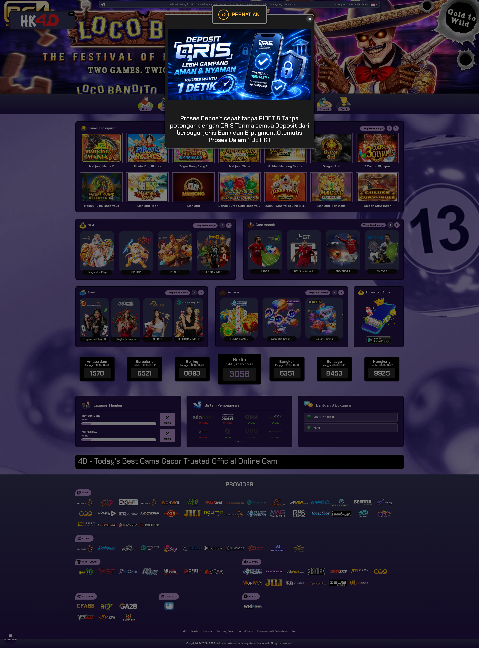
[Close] (309, 19)
